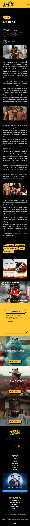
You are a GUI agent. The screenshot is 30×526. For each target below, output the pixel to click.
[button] (28, 4)
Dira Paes (10, 245)
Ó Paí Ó (22, 248)
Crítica (6, 17)
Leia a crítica (15, 361)
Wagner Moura (8, 251)
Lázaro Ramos (20, 245)
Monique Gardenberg (10, 248)
